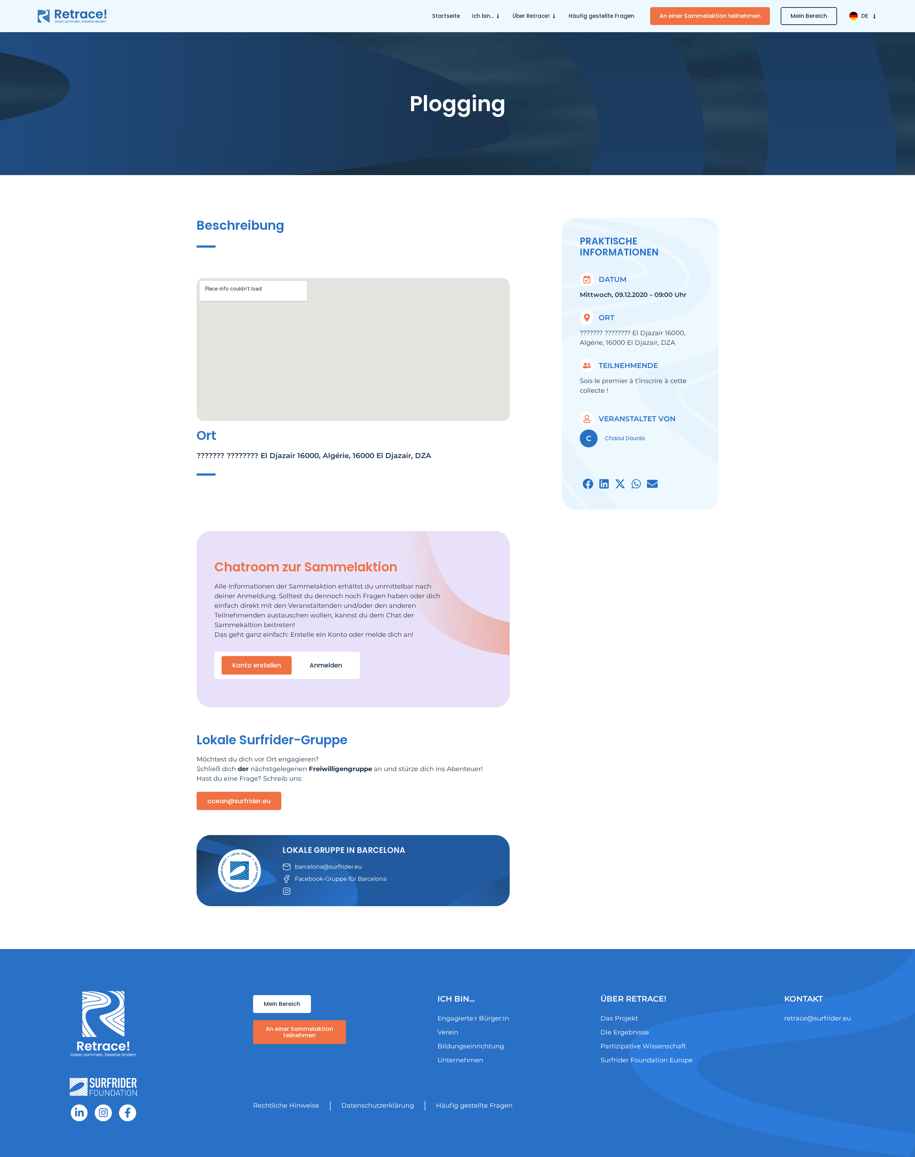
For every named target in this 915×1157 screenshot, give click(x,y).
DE (864, 16)
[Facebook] (127, 1113)
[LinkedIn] (79, 1113)
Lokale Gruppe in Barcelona (343, 850)
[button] (588, 484)
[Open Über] (554, 16)
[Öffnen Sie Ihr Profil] (497, 16)
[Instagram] (103, 1113)
